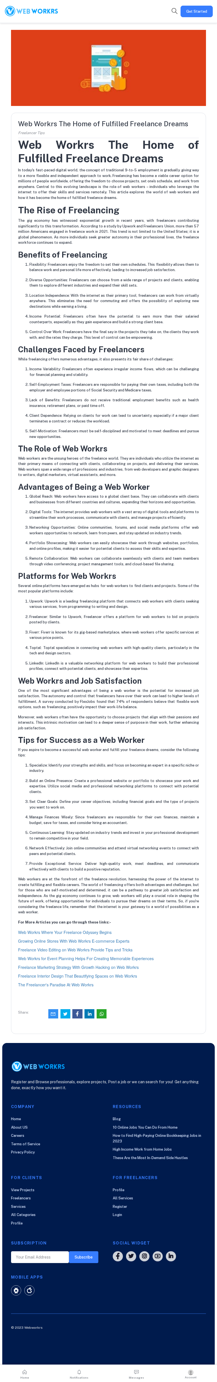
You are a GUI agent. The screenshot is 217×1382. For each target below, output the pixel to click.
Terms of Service (25, 1144)
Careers (17, 1135)
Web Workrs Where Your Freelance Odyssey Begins (65, 932)
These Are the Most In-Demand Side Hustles (150, 1158)
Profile (17, 1223)
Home (16, 1119)
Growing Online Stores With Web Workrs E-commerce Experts (73, 941)
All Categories (23, 1215)
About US (19, 1127)
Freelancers (21, 1198)
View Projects (22, 1190)
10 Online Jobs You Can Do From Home (145, 1127)
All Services (123, 1198)
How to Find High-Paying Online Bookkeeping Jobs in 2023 (157, 1138)
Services (18, 1206)
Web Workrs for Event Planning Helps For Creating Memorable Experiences (86, 958)
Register (120, 1206)
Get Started (196, 11)
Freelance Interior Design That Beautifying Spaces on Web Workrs (77, 976)
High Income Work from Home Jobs (142, 1149)
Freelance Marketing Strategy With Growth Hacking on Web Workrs (78, 967)
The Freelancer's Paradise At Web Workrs (56, 984)
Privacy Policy (23, 1152)
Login (117, 1215)
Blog (117, 1119)
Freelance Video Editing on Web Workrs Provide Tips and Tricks (75, 950)
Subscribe (84, 1257)
